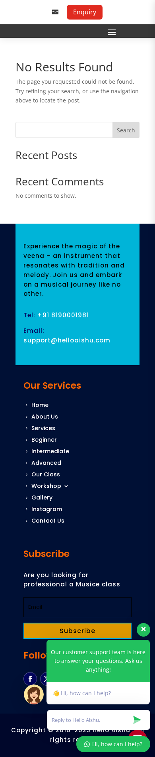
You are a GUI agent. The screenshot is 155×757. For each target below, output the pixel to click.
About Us (44, 417)
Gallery (41, 498)
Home (39, 405)
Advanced (46, 463)
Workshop (46, 486)
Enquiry (84, 12)
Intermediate (50, 451)
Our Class (45, 475)
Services (43, 428)
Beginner (44, 440)
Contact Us (47, 521)
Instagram (46, 509)
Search (126, 130)
